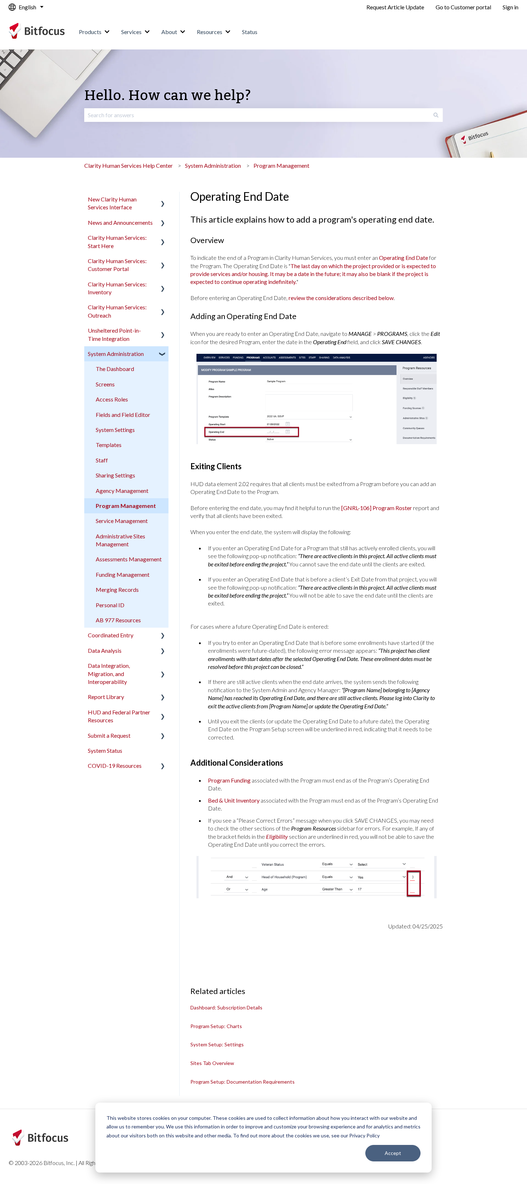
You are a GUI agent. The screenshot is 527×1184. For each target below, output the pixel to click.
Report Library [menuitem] (106, 696)
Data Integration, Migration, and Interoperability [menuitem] (109, 673)
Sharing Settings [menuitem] (115, 475)
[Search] (436, 115)
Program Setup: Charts (216, 1026)
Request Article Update (395, 7)
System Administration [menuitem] (116, 353)
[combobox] (256, 115)
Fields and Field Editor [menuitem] (123, 414)
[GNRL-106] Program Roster (376, 507)
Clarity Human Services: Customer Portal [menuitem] (117, 264)
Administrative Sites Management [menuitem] (120, 540)
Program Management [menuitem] (126, 505)
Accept (393, 1153)
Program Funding (229, 780)
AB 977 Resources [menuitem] (118, 620)
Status (249, 31)
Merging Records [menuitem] (117, 589)
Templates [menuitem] (109, 444)
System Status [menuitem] (105, 750)
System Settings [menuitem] (115, 429)
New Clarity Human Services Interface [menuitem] (112, 203)
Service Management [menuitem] (122, 520)
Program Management (281, 165)
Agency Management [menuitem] (122, 490)
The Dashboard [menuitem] (115, 368)
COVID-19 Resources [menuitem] (115, 765)
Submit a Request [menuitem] (109, 735)
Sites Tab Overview (212, 1063)
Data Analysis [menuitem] (105, 650)
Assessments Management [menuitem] (129, 559)
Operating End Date (403, 257)
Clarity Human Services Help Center (128, 165)
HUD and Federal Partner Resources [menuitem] (119, 716)
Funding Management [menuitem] (122, 574)
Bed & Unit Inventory (234, 800)
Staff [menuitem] (102, 460)
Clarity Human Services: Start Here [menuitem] (117, 241)
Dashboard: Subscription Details (226, 1007)
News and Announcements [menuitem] (120, 222)
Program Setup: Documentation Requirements (242, 1082)
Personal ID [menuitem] (110, 604)
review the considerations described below (341, 297)
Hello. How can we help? (167, 95)
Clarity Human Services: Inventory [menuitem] (117, 288)
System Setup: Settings (217, 1044)
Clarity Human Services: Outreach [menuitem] (117, 311)
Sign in (510, 7)
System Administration (213, 165)
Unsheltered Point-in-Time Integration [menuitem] (114, 334)
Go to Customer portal (463, 7)
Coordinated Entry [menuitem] (110, 635)
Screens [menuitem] (105, 384)
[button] (162, 199)
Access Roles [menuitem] (112, 399)
